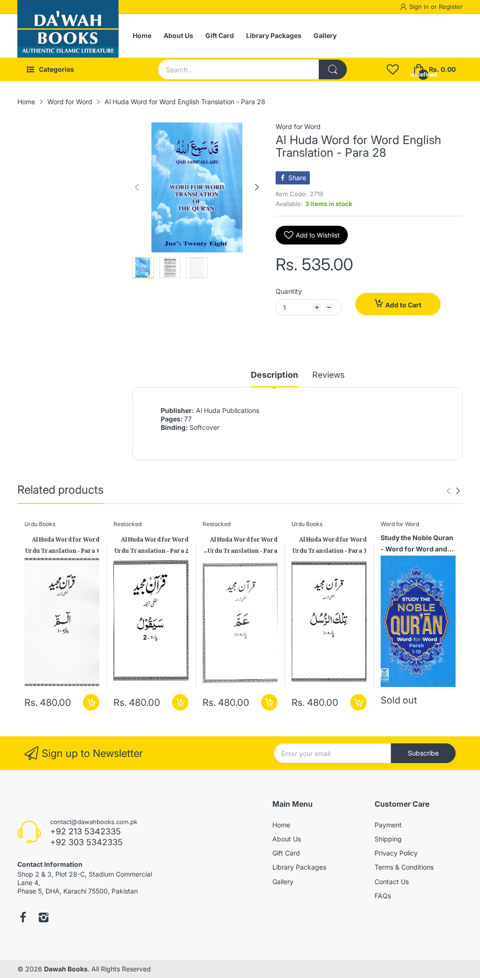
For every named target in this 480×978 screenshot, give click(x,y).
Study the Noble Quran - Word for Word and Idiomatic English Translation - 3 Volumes (417, 545)
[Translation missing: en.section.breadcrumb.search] (333, 69)
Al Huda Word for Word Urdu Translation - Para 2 (151, 544)
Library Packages (299, 867)
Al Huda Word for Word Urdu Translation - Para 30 (243, 544)
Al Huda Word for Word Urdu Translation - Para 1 (62, 544)
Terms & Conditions (404, 867)
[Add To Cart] (91, 702)
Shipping (388, 839)
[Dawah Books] (68, 36)
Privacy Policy (396, 853)
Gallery (282, 882)
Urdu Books (39, 523)
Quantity (289, 291)
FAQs (383, 896)
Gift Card (286, 853)
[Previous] (257, 187)
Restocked (127, 523)
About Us (286, 839)
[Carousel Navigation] (453, 491)
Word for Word (298, 126)
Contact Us (392, 882)
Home (281, 825)
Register (451, 6)
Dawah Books (66, 969)
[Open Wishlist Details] (393, 69)
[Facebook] (23, 918)
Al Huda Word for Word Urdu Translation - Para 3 (329, 544)
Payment (388, 825)
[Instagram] (43, 918)
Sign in (420, 6)
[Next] (137, 187)
